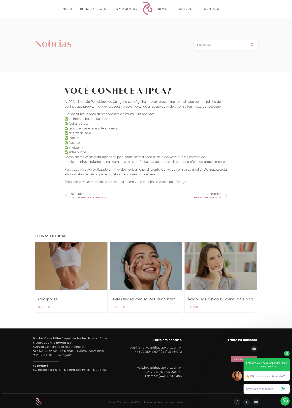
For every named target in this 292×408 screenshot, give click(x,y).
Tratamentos (126, 9)
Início (67, 9)
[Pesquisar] (252, 45)
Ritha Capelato (93, 9)
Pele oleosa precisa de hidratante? (144, 299)
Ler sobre (44, 307)
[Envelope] (254, 349)
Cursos (185, 9)
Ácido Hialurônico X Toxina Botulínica (220, 299)
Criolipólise (48, 299)
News (162, 9)
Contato (211, 9)
